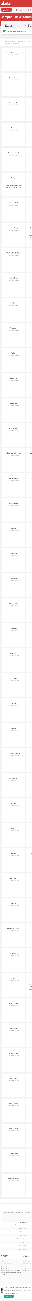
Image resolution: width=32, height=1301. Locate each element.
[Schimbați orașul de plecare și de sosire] (25, 25)
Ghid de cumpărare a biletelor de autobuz (11, 1272)
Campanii (3, 1274)
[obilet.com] (10, 5)
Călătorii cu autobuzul (6, 1263)
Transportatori (4, 1267)
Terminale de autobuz (6, 1268)
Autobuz (7, 10)
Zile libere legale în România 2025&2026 (10, 1270)
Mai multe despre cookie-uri (10, 1293)
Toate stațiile (4, 1265)
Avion (19, 10)
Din (6, 24)
